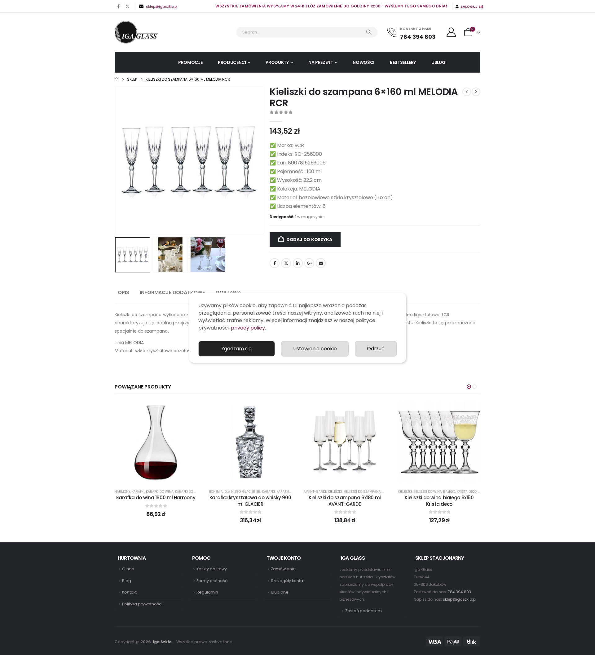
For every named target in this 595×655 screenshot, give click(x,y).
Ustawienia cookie (315, 348)
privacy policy (248, 327)
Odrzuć (376, 348)
